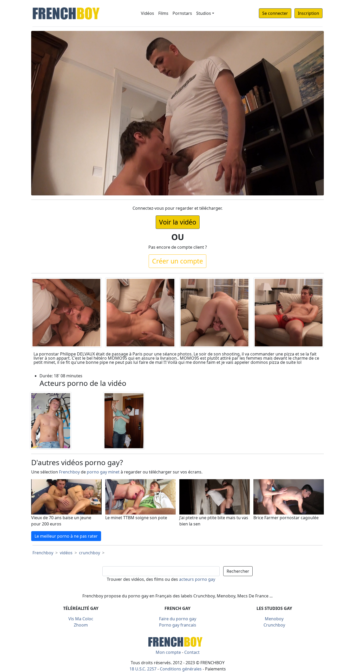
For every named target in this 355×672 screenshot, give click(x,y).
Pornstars (182, 13)
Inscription (308, 13)
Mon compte (168, 652)
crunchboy (89, 553)
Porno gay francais (177, 625)
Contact (192, 652)
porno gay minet (103, 472)
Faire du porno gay (177, 619)
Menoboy (274, 619)
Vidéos (147, 13)
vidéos (66, 553)
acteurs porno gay (197, 579)
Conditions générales (181, 669)
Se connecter (275, 13)
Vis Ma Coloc (80, 619)
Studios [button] (203, 13)
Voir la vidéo (177, 222)
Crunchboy (274, 625)
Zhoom (81, 625)
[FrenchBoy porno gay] (177, 641)
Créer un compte (177, 260)
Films (163, 13)
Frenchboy (69, 472)
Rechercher (238, 571)
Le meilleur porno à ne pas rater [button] (66, 536)
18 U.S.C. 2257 (142, 669)
